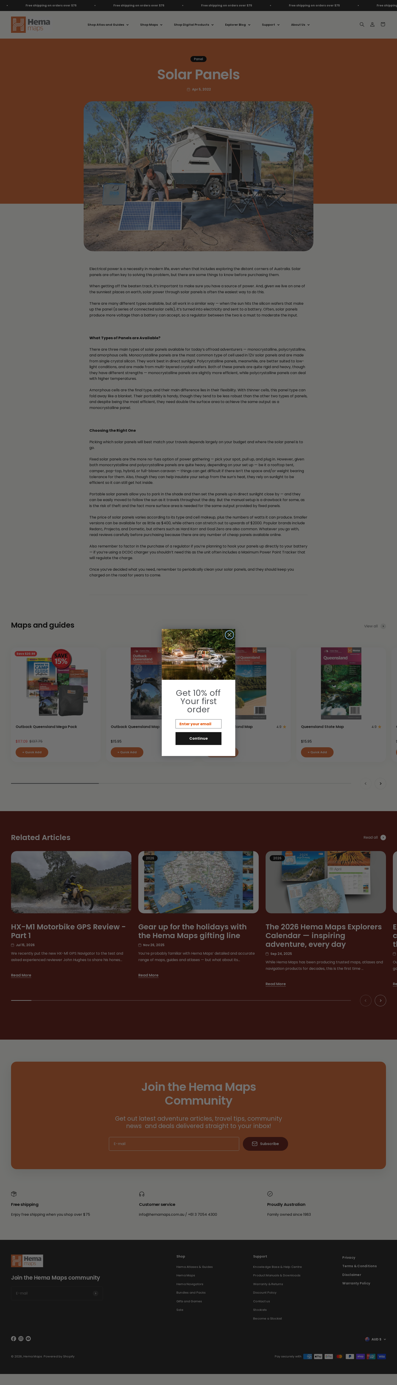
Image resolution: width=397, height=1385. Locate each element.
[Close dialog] (229, 635)
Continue (198, 738)
